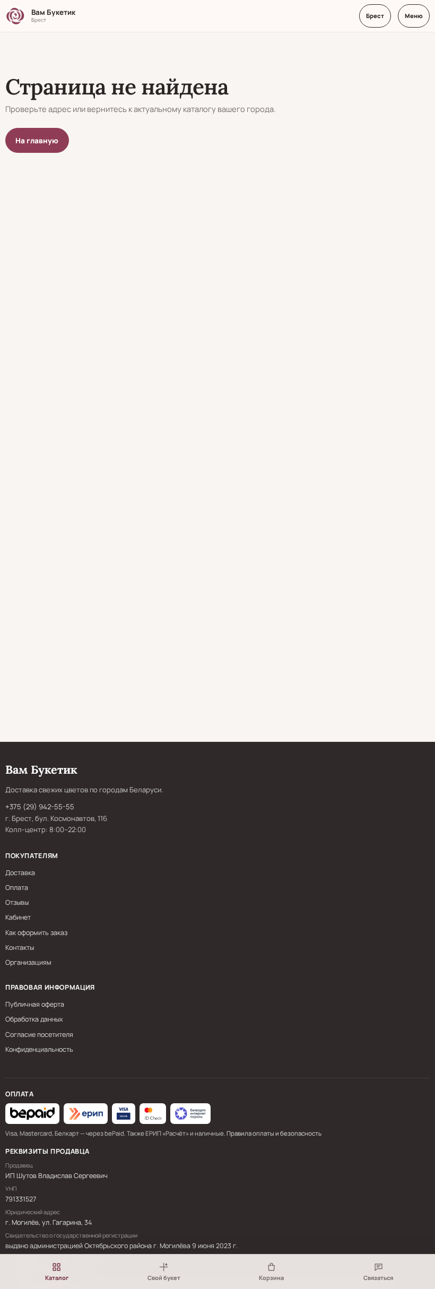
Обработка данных (34, 1019)
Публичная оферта (34, 1004)
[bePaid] (32, 1113)
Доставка (20, 872)
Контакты (19, 947)
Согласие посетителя (39, 1034)
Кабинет (18, 917)
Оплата (16, 887)
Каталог (56, 1278)
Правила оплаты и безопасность (274, 1133)
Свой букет (163, 1278)
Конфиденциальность (39, 1049)
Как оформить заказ (36, 932)
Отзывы (17, 902)
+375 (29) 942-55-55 (39, 806)
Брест (375, 16)
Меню (414, 16)
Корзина (271, 1278)
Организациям (28, 962)
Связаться (378, 1278)
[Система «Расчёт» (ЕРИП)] (85, 1113)
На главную (36, 140)
